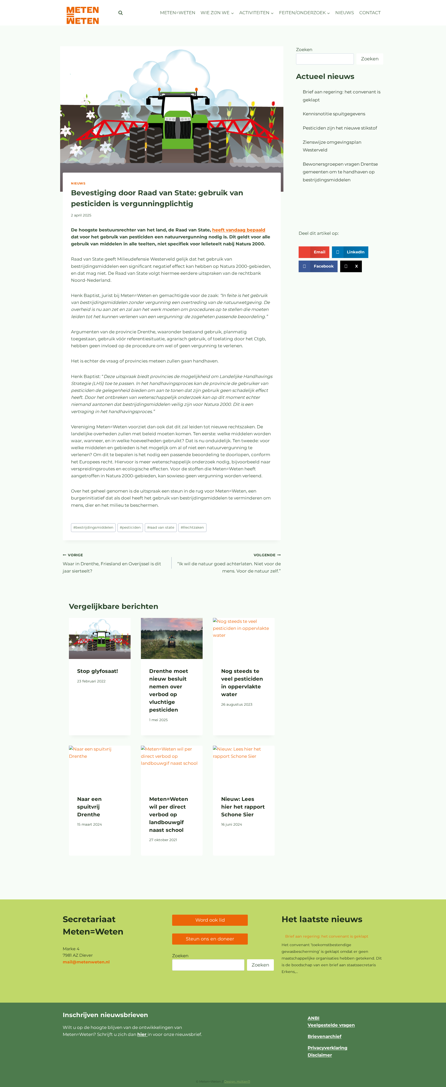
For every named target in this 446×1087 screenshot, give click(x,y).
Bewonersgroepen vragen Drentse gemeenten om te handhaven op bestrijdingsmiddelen (340, 172)
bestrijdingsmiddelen (93, 527)
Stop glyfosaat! (97, 671)
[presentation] (100, 638)
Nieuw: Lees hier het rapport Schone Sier (243, 807)
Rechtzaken (192, 527)
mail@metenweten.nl (86, 962)
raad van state (160, 527)
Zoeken (304, 49)
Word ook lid (210, 920)
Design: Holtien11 (237, 1081)
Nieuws (78, 183)
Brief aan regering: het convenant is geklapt (326, 936)
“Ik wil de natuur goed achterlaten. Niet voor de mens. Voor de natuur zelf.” (229, 563)
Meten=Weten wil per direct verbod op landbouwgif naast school (168, 814)
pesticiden (130, 527)
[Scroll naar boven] (429, 1080)
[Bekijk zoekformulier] (120, 13)
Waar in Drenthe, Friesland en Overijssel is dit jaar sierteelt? (112, 563)
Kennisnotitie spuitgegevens (334, 113)
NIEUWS (344, 12)
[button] (314, 252)
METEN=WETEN (177, 12)
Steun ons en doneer (210, 939)
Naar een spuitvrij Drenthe (89, 807)
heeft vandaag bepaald (238, 229)
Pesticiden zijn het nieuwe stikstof (340, 128)
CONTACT (370, 12)
